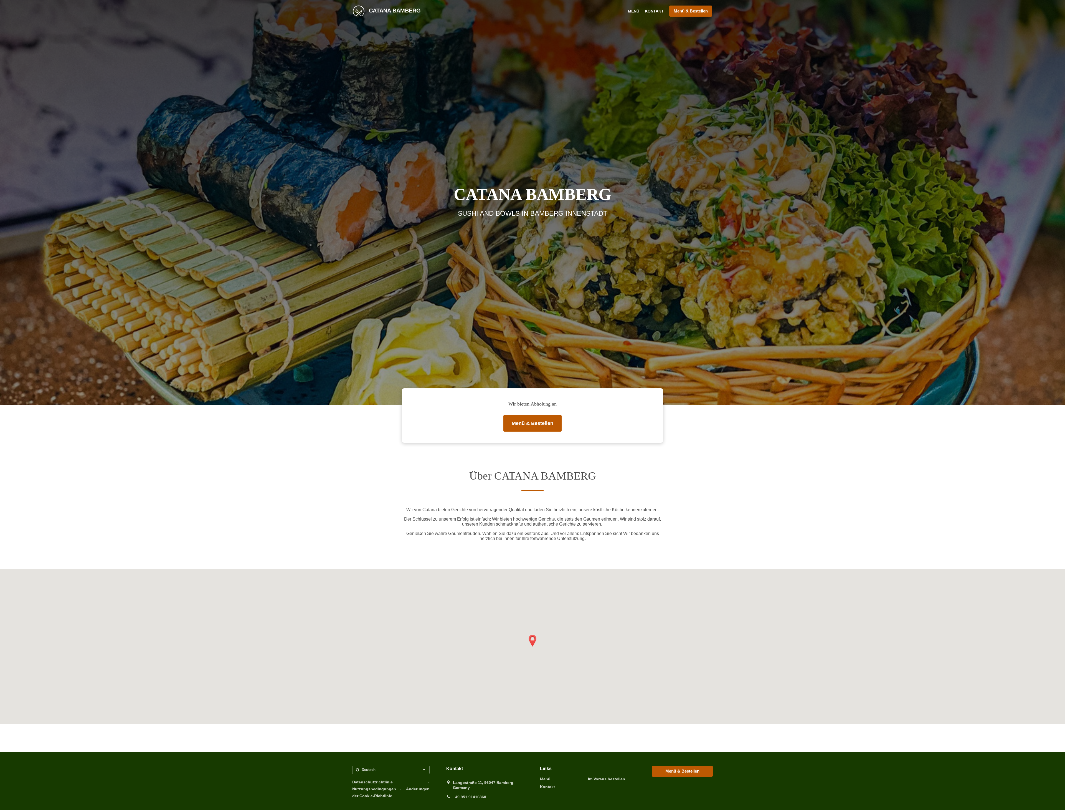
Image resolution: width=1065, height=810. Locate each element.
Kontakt (654, 11)
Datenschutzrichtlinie (372, 782)
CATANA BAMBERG (394, 10)
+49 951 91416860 (469, 797)
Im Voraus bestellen (606, 779)
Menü (633, 11)
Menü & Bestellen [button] (691, 11)
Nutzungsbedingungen (374, 789)
